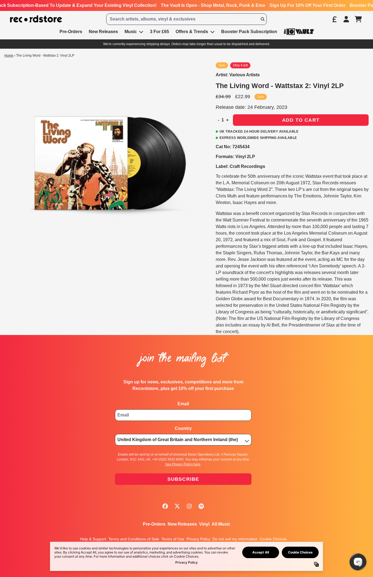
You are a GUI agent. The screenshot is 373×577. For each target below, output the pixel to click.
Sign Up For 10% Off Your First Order (307, 5)
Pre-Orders (154, 524)
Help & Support (93, 539)
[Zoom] (104, 162)
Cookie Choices (273, 539)
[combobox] (186, 19)
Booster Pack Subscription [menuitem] (249, 31)
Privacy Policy (198, 539)
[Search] (262, 19)
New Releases (182, 524)
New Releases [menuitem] (103, 31)
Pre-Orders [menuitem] (71, 31)
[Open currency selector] (334, 19)
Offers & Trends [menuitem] (192, 31)
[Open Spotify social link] (201, 506)
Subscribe (183, 479)
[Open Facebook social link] (165, 506)
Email (183, 403)
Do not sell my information (234, 539)
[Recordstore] (36, 19)
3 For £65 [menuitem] (159, 31)
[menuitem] (299, 31)
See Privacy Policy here (182, 464)
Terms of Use (172, 539)
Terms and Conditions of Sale (133, 539)
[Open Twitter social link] (177, 506)
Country (183, 428)
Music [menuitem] (131, 31)
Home (8, 55)
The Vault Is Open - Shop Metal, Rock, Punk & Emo (213, 5)
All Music (221, 524)
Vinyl (204, 524)
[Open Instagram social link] (189, 506)
